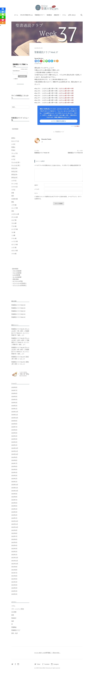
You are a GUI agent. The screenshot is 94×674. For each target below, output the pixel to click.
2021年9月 (14, 566)
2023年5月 (14, 506)
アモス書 (13, 226)
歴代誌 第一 (14, 174)
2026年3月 (14, 402)
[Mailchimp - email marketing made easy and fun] (15, 78)
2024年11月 (14, 451)
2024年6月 (14, 466)
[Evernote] (44, 61)
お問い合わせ (72, 15)
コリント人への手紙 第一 (20, 283)
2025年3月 (14, 439)
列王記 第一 (14, 168)
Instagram (56, 664)
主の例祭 (13, 612)
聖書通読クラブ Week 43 (18, 314)
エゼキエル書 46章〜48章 (66, 102)
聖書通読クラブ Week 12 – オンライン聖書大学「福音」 (20, 333)
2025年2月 (14, 442)
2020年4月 (14, 591)
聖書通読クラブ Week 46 (18, 305)
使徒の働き (16, 279)
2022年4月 (14, 545)
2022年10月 (14, 527)
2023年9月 (14, 493)
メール (36, 189)
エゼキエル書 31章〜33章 (66, 91)
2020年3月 (14, 594)
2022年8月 (14, 533)
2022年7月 (14, 536)
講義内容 (56, 15)
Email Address (16, 70)
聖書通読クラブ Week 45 (18, 308)
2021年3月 (14, 585)
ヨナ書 (13, 232)
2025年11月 (14, 414)
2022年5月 (14, 542)
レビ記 (13, 144)
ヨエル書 (13, 223)
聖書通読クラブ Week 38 (75, 152)
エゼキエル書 (15, 214)
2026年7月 (14, 390)
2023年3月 (14, 512)
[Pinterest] (41, 61)
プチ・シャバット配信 (17, 609)
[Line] (46, 61)
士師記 (13, 156)
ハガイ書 (13, 247)
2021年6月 (14, 576)
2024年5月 (14, 469)
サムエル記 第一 (15, 162)
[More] (57, 61)
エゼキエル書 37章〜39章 (66, 95)
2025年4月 (14, 436)
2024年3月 (14, 475)
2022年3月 (14, 548)
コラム (64, 15)
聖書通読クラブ (39, 15)
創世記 (13, 138)
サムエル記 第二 (15, 165)
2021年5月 (14, 579)
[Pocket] (3, 20)
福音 (12, 621)
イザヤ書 (13, 205)
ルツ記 (13, 159)
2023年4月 (14, 509)
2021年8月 (14, 569)
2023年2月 (14, 515)
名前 (36, 185)
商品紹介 (13, 618)
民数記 (13, 147)
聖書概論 (13, 627)
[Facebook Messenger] (49, 61)
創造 (12, 615)
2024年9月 (14, 457)
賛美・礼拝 (14, 633)
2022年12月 (14, 521)
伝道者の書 (14, 199)
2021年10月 (14, 563)
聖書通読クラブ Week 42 (18, 317)
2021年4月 (14, 582)
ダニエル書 (14, 217)
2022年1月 (14, 554)
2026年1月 (14, 408)
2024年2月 (14, 478)
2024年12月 (14, 448)
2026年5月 (14, 396)
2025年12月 (14, 411)
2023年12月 (14, 484)
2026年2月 (14, 405)
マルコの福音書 (17, 273)
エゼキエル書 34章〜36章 (66, 93)
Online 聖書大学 (76, 126)
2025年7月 (14, 427)
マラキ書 (13, 253)
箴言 (12, 196)
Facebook (46, 664)
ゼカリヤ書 (14, 250)
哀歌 (12, 211)
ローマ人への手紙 (18, 281)
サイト (36, 193)
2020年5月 (14, 588)
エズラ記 (13, 180)
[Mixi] (54, 61)
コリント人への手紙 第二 (20, 285)
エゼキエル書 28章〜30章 (66, 88)
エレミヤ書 (14, 208)
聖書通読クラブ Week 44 (18, 311)
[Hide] (0, 25)
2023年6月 (14, 503)
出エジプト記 (15, 141)
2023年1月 (14, 518)
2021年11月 (14, 560)
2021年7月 (14, 573)
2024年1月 (14, 481)
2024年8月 (14, 460)
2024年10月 (14, 454)
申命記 (13, 150)
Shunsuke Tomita (46, 139)
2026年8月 (14, 387)
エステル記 (14, 186)
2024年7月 (14, 463)
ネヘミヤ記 (14, 183)
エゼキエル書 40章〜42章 (66, 98)
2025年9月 (14, 420)
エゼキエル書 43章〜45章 (66, 100)
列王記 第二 (14, 171)
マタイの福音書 (17, 271)
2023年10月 (14, 490)
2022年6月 (14, 539)
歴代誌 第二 (14, 177)
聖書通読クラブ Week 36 (41, 152)
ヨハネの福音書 (17, 277)
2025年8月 (14, 424)
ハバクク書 (14, 241)
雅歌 (12, 202)
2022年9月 (14, 530)
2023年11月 (14, 487)
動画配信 (49, 15)
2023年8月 (14, 496)
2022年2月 (14, 551)
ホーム (16, 15)
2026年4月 (14, 399)
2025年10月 (14, 417)
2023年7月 (14, 500)
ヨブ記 (13, 189)
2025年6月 (14, 430)
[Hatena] (52, 61)
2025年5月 (14, 433)
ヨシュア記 (14, 153)
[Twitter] (38, 61)
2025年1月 (14, 445)
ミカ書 (13, 235)
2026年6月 (14, 393)
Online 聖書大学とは (26, 15)
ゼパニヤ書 (14, 244)
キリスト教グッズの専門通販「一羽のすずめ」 (47, 652)
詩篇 (12, 192)
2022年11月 (14, 524)
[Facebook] (36, 61)
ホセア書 (13, 220)
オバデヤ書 (14, 229)
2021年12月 (14, 557)
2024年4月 (14, 472)
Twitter (38, 664)
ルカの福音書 (16, 275)
